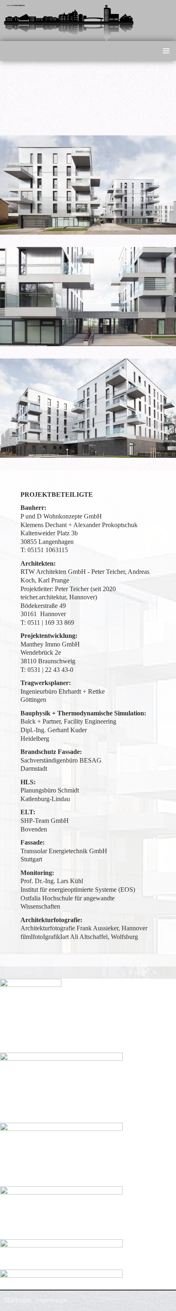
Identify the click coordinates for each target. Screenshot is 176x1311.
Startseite (18, 1300)
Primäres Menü (166, 51)
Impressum (51, 1300)
